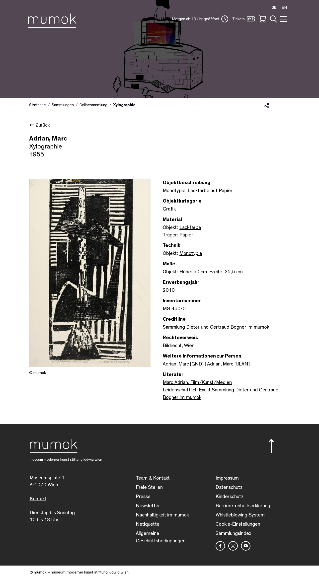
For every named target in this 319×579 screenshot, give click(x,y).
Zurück (42, 125)
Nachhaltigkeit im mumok (162, 514)
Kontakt (38, 498)
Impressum (227, 478)
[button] (200, 18)
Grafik (169, 209)
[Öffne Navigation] (283, 18)
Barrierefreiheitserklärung (243, 505)
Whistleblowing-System (240, 514)
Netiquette (148, 524)
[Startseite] (53, 19)
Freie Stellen (149, 487)
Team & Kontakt (153, 478)
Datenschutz (229, 487)
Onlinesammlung (93, 105)
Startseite (37, 105)
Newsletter (148, 505)
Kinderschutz (229, 496)
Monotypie (190, 253)
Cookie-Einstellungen (238, 524)
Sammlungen (63, 105)
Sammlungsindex (233, 533)
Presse (143, 496)
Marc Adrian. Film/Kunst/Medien (197, 382)
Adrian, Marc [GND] (183, 364)
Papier (186, 234)
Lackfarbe (190, 227)
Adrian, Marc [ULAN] (228, 364)
